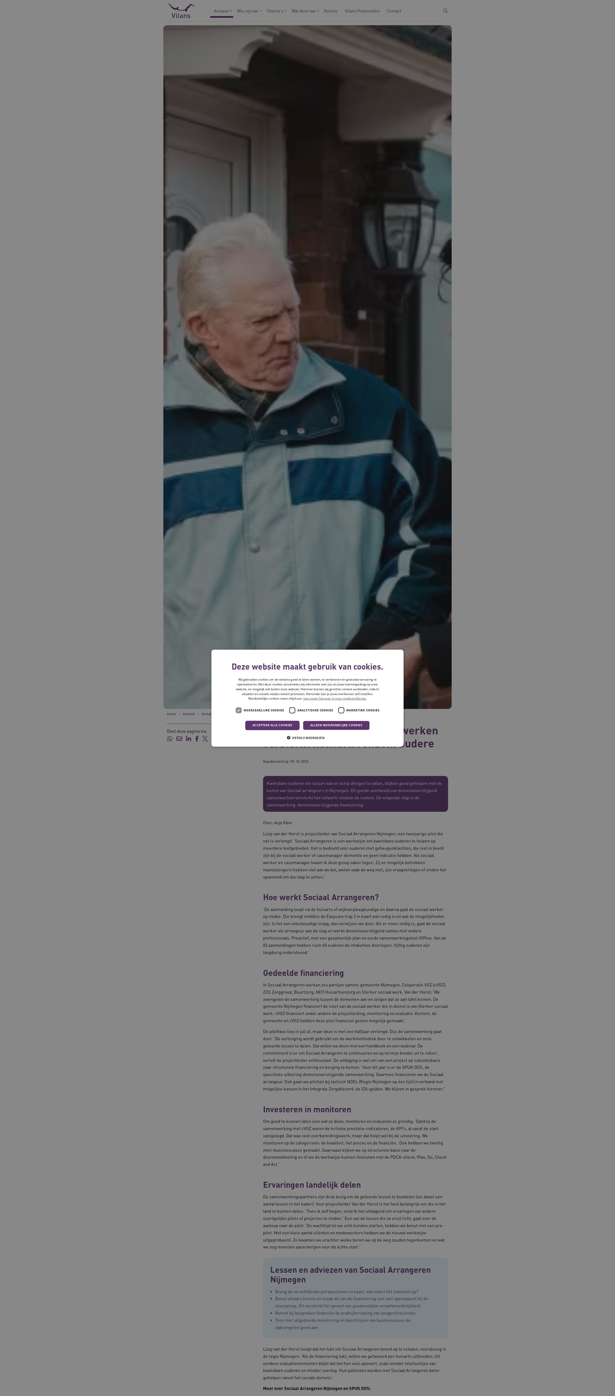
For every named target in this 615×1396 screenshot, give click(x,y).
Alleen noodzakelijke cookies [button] (336, 725)
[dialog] (307, 698)
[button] (307, 737)
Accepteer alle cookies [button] (272, 725)
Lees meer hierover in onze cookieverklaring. (335, 698)
